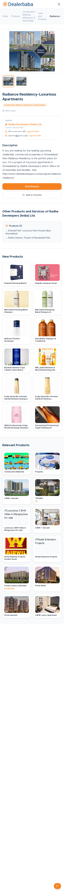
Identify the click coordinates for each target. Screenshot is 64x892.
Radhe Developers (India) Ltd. (25, 124)
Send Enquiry (32, 186)
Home (5, 16)
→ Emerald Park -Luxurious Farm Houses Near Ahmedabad (28, 232)
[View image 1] (8, 81)
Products (15, 16)
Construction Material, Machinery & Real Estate (29, 16)
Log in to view (32, 131)
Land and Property (42, 16)
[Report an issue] (57, 886)
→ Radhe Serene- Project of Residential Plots (28, 237)
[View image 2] (21, 81)
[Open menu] (59, 4)
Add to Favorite (34, 195)
